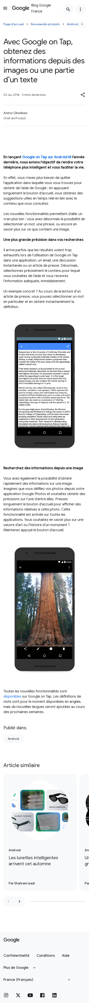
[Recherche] (68, 9)
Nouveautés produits (45, 24)
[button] (83, 95)
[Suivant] (82, 24)
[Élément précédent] (8, 901)
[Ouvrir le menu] (5, 8)
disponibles (12, 696)
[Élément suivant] (19, 901)
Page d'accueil (13, 24)
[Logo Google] (11, 940)
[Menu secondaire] (80, 9)
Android (13, 739)
